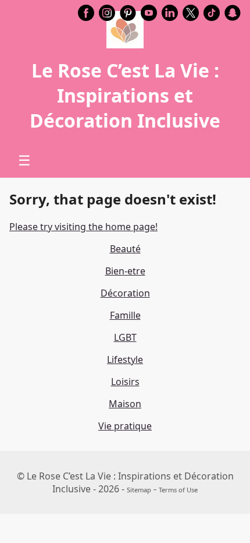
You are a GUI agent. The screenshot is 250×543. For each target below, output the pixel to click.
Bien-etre (125, 271)
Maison (125, 403)
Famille (125, 315)
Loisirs (125, 381)
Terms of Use (178, 489)
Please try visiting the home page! (83, 226)
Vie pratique (125, 425)
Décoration (125, 293)
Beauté (125, 248)
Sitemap (139, 489)
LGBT (125, 337)
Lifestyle (125, 359)
